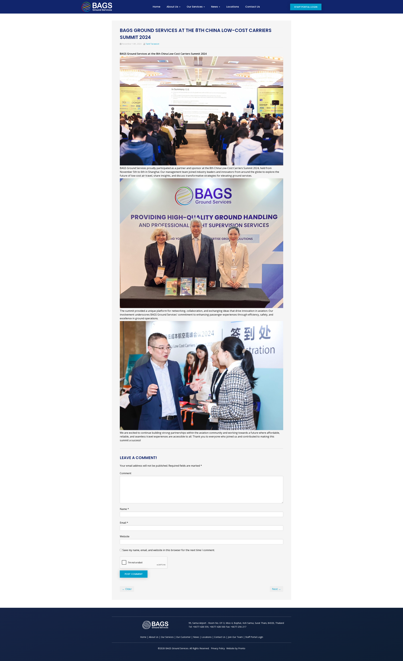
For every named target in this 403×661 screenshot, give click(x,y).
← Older (127, 589)
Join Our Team (235, 636)
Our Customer (183, 636)
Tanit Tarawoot (152, 44)
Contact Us (252, 6)
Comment (125, 473)
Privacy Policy (218, 648)
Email (124, 522)
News (215, 6)
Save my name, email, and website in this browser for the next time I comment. (168, 550)
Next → (276, 589)
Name (124, 509)
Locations (232, 6)
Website (124, 536)
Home (156, 6)
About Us (173, 6)
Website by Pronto (235, 648)
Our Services (195, 6)
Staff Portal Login (305, 7)
